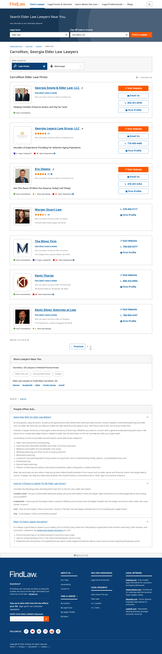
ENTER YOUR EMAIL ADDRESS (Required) (26, 614)
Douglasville (27, 385)
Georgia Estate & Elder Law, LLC (57, 88)
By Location (65, 603)
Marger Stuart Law (48, 209)
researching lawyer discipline (50, 530)
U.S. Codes (95, 608)
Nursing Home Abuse (41, 374)
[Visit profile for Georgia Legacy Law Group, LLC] (22, 135)
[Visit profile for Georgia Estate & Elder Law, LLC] (22, 94)
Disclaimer (32, 647)
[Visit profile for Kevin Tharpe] (22, 282)
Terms (12, 647)
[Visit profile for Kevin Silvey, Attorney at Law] (22, 316)
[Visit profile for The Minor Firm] (22, 248)
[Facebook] (26, 631)
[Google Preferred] (58, 631)
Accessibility (66, 584)
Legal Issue (15, 29)
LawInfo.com (131, 609)
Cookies (44, 647)
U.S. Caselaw (96, 603)
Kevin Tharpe (44, 275)
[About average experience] (54, 153)
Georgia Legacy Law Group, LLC (57, 128)
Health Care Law (21, 374)
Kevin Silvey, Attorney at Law (55, 310)
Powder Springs (49, 385)
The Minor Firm (46, 241)
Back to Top (82, 555)
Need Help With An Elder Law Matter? (32, 417)
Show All (13, 399)
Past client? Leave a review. (46, 93)
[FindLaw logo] (18, 4)
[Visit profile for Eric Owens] (22, 176)
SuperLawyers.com (133, 589)
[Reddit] (51, 631)
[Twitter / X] (39, 631)
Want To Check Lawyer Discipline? (30, 521)
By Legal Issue (66, 608)
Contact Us (65, 589)
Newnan (16, 385)
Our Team (65, 580)
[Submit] (46, 618)
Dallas (37, 385)
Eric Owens (42, 169)
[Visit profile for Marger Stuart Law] (22, 216)
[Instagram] (45, 631)
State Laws (95, 599)
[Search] (149, 4)
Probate (58, 374)
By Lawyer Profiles (68, 612)
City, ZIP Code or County (81, 29)
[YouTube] (32, 631)
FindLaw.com (131, 580)
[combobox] (39, 34)
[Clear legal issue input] (66, 34)
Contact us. (33, 594)
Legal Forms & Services (100, 580)
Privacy (22, 647)
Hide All (23, 399)
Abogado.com (131, 599)
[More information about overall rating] (51, 174)
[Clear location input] (126, 34)
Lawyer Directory (16, 46)
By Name (64, 616)
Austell (61, 385)
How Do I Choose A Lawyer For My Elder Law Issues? (40, 483)
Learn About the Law (99, 594)
